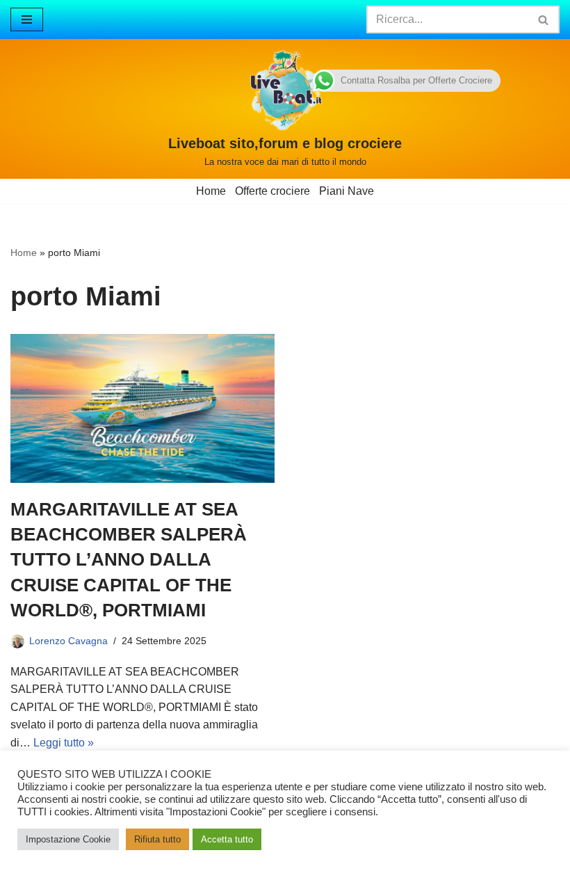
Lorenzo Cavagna (68, 640)
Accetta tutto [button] (227, 839)
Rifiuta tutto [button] (157, 839)
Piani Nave (346, 191)
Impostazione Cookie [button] (68, 839)
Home (211, 191)
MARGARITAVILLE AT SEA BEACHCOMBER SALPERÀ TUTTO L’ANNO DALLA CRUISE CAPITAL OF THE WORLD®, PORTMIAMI (128, 560)
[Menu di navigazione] (26, 19)
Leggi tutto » (63, 743)
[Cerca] (544, 19)
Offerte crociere (272, 191)
